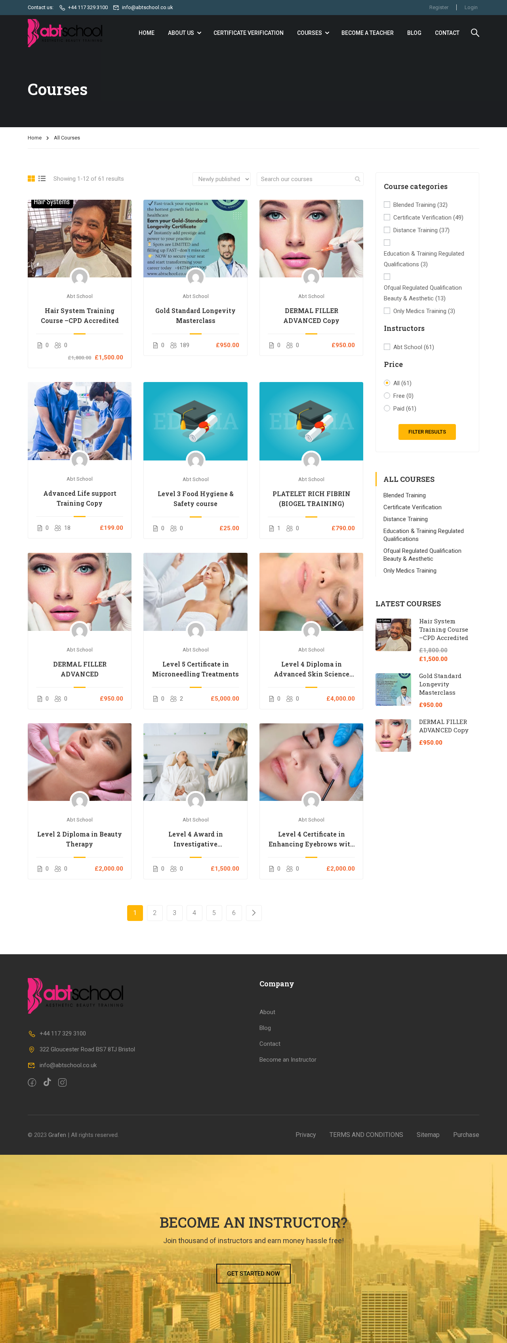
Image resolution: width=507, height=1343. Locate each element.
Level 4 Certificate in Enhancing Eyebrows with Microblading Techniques (312, 839)
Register (438, 7)
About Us (181, 33)
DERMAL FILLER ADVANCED (80, 669)
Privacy (305, 1135)
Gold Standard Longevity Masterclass (195, 315)
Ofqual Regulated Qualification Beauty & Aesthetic (423, 293)
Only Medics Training (424, 311)
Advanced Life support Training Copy (79, 498)
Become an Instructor (287, 1059)
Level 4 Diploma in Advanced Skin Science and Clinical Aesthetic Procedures (311, 669)
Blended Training (420, 204)
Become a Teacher (367, 33)
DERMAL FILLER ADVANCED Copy (311, 315)
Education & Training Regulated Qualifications (424, 259)
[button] (253, 1274)
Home (35, 138)
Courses (309, 33)
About (267, 1012)
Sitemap (428, 1135)
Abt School (413, 347)
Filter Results (427, 432)
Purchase (466, 1135)
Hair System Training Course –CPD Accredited (80, 315)
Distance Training (421, 230)
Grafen (57, 1135)
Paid (404, 408)
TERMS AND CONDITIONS (366, 1135)
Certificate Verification (248, 33)
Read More (79, 238)
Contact (447, 33)
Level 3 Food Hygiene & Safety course (196, 498)
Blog (414, 33)
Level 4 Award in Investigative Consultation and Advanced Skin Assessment (195, 839)
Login (471, 7)
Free (403, 395)
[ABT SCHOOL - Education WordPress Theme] (67, 33)
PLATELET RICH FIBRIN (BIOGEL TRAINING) (312, 498)
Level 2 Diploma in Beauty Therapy (79, 839)
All (402, 383)
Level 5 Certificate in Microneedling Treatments (195, 669)
